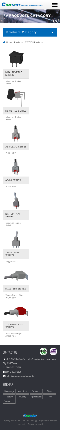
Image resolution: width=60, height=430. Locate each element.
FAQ (50, 396)
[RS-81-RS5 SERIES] (16, 97)
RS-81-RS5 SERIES (15, 110)
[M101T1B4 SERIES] (16, 275)
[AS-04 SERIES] (16, 167)
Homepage (9, 391)
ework (40, 424)
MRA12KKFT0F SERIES (13, 73)
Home (9, 42)
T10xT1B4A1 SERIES (12, 253)
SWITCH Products (34, 42)
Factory (9, 396)
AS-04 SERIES (13, 180)
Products (18, 42)
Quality (22, 396)
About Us (22, 391)
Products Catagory (21, 32)
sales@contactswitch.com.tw (20, 376)
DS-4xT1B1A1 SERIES (12, 215)
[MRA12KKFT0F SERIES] (16, 59)
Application (36, 396)
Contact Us (9, 401)
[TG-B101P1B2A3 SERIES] (16, 311)
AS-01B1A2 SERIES (15, 146)
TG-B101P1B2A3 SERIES (14, 326)
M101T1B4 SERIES (15, 288)
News (49, 391)
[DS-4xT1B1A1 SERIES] (16, 200)
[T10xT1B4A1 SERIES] (16, 239)
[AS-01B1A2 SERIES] (16, 133)
